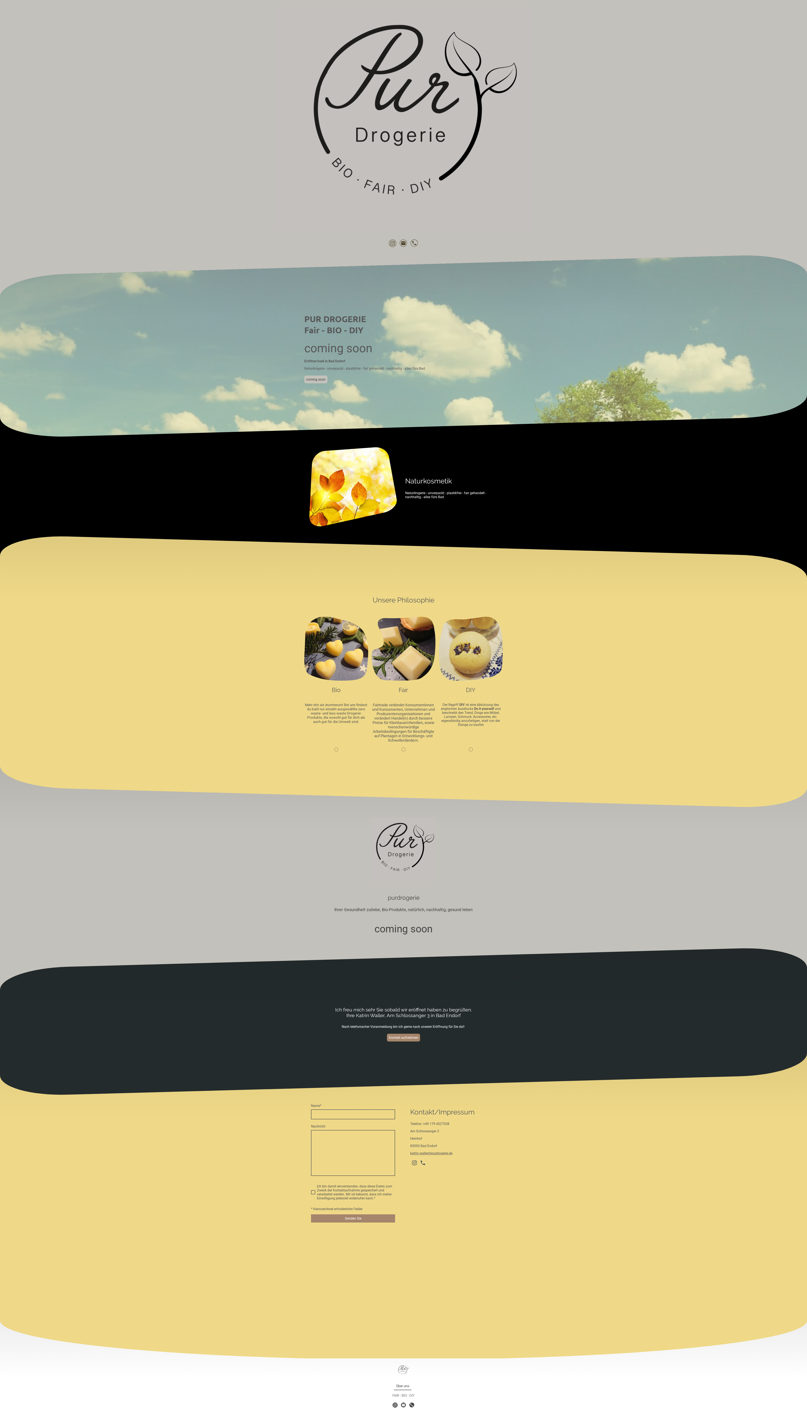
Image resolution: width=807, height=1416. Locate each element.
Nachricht (318, 1126)
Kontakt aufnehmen (403, 1038)
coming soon (316, 379)
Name (316, 1106)
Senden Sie (353, 1218)
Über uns (402, 1386)
